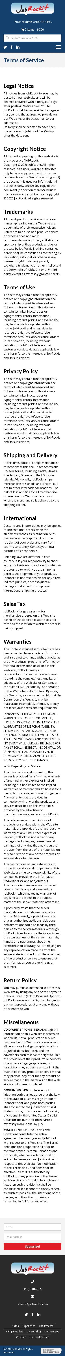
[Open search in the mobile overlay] (32, 38)
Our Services (51, 1331)
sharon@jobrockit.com (32, 1304)
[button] (58, 47)
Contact (20, 1337)
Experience (29, 1326)
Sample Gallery (14, 1331)
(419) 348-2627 (32, 1289)
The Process (46, 1326)
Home (15, 1325)
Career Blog (34, 1331)
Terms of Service (39, 1337)
